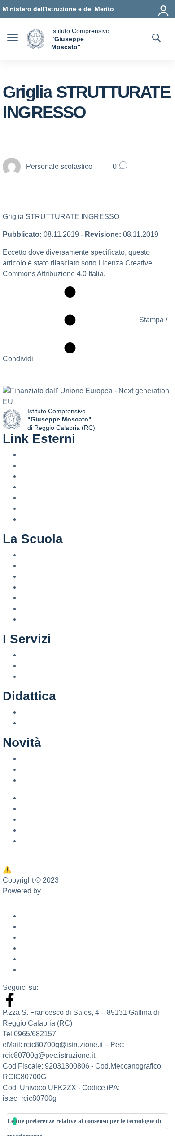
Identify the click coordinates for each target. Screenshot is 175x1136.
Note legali (38, 969)
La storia (34, 619)
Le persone (39, 576)
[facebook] (10, 999)
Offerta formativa (47, 712)
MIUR (30, 455)
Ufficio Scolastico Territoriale (66, 476)
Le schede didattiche (54, 723)
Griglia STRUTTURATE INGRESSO (61, 216)
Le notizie (36, 758)
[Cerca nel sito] (156, 39)
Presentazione (44, 555)
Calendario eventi (49, 780)
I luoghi (32, 565)
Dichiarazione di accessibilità (67, 937)
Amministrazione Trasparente (67, 798)
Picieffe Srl (60, 891)
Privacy (32, 841)
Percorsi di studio (48, 676)
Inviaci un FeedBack (41, 869)
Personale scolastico (54, 655)
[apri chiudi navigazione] (12, 39)
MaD (28, 830)
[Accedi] (163, 9)
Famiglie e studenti (51, 665)
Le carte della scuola (54, 598)
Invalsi (31, 508)
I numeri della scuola (54, 587)
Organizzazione (46, 608)
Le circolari (38, 769)
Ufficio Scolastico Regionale (66, 465)
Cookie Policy (43, 959)
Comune (34, 519)
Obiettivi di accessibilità (58, 948)
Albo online (39, 808)
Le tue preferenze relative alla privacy (62, 859)
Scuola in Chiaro (47, 487)
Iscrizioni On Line (48, 497)
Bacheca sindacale (51, 819)
